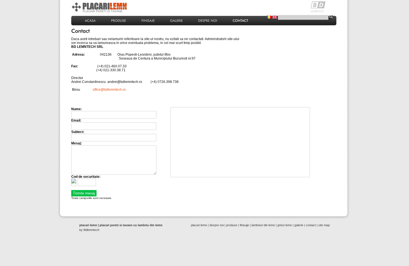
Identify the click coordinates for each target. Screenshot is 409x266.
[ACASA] (90, 20)
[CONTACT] (240, 20)
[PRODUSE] (118, 20)
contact (311, 225)
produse (231, 225)
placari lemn (199, 225)
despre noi (217, 225)
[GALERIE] (176, 20)
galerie (298, 225)
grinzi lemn (284, 225)
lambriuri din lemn (263, 225)
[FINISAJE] (148, 20)
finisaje (244, 225)
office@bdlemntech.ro (109, 90)
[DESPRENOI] (207, 20)
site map (324, 225)
